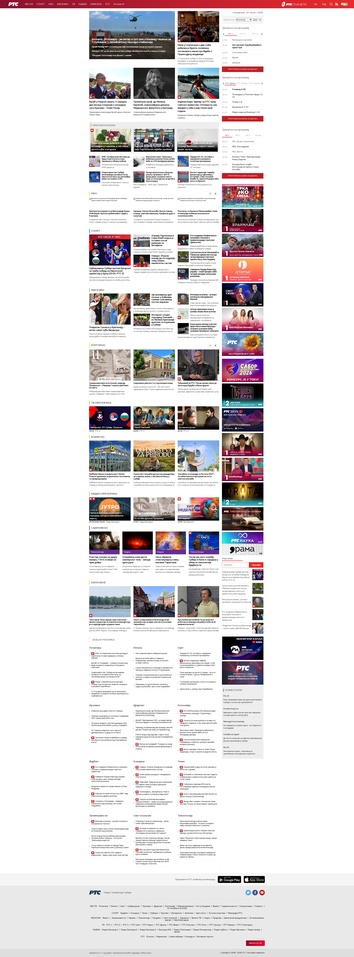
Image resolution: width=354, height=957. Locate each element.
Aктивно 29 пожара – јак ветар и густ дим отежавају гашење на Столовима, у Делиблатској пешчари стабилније (131, 40)
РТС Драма (161, 925)
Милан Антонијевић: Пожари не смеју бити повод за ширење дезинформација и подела (154, 746)
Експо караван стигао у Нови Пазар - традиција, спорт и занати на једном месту (198, 750)
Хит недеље (184, 518)
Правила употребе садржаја (126, 953)
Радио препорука (104, 493)
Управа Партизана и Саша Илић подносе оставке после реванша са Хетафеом (162, 240)
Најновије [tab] (227, 558)
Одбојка (154, 913)
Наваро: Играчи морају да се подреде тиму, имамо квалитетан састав (163, 259)
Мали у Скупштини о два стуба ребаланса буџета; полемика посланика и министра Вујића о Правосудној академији (195, 50)
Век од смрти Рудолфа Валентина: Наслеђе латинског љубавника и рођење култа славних (153, 852)
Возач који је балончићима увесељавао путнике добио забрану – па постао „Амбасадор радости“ (108, 838)
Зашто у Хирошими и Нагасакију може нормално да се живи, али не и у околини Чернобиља (152, 622)
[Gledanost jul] (242, 344)
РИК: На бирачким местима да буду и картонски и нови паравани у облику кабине (116, 159)
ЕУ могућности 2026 (177, 908)
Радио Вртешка (237, 929)
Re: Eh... (226, 747)
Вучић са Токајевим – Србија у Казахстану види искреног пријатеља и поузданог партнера (109, 665)
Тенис (181, 761)
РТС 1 (109, 925)
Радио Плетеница (182, 929)
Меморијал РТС (235, 913)
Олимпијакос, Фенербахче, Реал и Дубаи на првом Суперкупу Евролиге (152, 793)
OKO (51, 4)
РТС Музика (229, 925)
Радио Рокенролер (202, 929)
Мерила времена (185, 906)
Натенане (98, 582)
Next (262, 34)
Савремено (99, 528)
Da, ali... (226, 695)
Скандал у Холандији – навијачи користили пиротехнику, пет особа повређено (107, 803)
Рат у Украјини (203, 906)
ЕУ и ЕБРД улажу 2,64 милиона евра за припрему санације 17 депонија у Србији (197, 713)
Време (216, 906)
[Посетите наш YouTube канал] (262, 892)
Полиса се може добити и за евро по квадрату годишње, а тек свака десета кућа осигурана (109, 146)
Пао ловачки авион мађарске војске (151, 653)
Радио (83, 4)
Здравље (184, 918)
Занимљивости (98, 815)
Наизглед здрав (181, 920)
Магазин (62, 4)
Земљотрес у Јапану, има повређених (196, 689)
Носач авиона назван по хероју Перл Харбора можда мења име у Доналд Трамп (110, 846)
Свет (180, 647)
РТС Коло (202, 925)
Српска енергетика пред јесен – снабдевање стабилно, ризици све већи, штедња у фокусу (197, 742)
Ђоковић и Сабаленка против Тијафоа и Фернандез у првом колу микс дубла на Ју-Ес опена (198, 776)
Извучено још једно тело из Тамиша (107, 711)
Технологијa (185, 815)
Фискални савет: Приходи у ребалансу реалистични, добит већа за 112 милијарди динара (160, 159)
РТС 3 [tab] (254, 34)
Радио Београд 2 (129, 929)
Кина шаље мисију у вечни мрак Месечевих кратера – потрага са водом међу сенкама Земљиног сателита (204, 327)
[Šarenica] (242, 469)
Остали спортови (217, 913)
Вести (29, 4)
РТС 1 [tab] (230, 34)
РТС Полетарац (244, 925)
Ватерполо (176, 913)
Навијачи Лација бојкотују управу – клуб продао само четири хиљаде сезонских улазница (203, 273)
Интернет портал (205, 936)
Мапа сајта (255, 943)
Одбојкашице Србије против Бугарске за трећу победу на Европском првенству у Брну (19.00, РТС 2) (110, 271)
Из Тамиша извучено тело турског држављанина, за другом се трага (106, 731)
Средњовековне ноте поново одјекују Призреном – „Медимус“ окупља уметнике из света (108, 385)
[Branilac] (242, 220)
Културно (98, 345)
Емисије (96, 4)
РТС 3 (125, 925)
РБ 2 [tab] (237, 135)
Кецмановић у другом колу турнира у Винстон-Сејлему (198, 768)
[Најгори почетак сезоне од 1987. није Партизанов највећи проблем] (154, 140)
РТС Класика (188, 925)
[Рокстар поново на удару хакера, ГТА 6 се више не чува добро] (104, 543)
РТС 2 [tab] (242, 34)
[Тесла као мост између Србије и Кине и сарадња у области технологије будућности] (204, 543)
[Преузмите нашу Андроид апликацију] (229, 879)
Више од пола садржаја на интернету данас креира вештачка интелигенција (196, 846)
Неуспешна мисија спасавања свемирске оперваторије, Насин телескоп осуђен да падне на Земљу (198, 854)
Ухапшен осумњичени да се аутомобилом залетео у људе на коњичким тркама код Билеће (154, 677)
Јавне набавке (176, 936)
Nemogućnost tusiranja (233, 721)
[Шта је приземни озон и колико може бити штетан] (183, 313)
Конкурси (190, 936)
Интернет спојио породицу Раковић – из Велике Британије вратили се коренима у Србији (163, 319)
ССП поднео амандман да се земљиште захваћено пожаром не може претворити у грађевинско (109, 693)
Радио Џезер (254, 929)
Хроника (94, 705)
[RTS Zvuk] (242, 420)
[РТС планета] (294, 4)
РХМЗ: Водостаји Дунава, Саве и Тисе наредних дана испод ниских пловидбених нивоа (154, 736)
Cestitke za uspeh (231, 734)
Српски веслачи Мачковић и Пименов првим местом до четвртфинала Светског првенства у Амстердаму (204, 256)
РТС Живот (174, 925)
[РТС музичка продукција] (242, 648)
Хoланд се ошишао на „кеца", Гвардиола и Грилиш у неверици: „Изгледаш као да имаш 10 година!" (151, 830)
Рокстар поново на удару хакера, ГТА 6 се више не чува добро (103, 560)
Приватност (95, 953)
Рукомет (165, 913)
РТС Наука (148, 925)
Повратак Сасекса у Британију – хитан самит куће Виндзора (106, 328)
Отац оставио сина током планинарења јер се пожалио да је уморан (110, 830)
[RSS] (336, 4)
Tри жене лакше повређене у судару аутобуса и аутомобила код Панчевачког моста (109, 739)
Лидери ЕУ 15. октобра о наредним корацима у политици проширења (202, 159)
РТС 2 (117, 925)
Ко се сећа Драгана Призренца (149, 517)
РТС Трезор (215, 925)
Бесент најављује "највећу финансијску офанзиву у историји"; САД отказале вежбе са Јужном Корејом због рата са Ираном (204, 176)
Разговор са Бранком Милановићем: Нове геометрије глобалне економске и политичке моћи (197, 213)
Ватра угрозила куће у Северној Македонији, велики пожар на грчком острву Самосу (152, 660)
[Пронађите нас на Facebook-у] (255, 892)
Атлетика (189, 913)
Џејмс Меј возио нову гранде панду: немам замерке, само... (198, 839)
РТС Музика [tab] (254, 83)
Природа (217, 918)
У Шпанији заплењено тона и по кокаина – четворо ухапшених (198, 683)
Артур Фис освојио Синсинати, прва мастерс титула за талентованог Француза (198, 802)
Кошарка (138, 761)
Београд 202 (165, 929)
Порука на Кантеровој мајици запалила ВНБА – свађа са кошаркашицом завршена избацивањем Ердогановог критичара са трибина (154, 802)
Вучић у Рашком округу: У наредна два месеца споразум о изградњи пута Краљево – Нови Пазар (108, 104)
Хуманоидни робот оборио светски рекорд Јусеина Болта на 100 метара (197, 831)
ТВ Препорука (101, 402)
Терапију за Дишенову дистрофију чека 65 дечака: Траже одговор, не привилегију (154, 728)
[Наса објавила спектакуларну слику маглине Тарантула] (171, 543)
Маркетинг (162, 936)
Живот (106, 918)
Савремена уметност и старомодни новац (153, 383)
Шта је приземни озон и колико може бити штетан (203, 310)
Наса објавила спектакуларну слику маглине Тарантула (167, 560)
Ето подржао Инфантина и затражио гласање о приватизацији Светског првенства (203, 239)
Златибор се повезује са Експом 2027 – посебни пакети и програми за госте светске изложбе (196, 476)
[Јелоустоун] (242, 444)
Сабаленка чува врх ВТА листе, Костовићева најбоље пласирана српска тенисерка (197, 786)
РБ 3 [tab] (248, 135)
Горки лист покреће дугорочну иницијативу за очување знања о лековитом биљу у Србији (153, 476)
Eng (324, 4)
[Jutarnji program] (242, 270)
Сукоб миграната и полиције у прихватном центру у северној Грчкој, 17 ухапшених (154, 669)
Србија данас (133, 906)
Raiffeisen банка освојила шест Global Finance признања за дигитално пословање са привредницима (109, 476)
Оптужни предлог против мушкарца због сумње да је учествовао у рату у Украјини (109, 724)
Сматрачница (245, 906)
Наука (207, 918)
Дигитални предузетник (235, 918)
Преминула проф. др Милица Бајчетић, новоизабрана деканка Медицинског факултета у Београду (153, 104)
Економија (184, 705)
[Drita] (242, 494)
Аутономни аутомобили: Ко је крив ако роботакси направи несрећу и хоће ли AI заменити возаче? (197, 622)
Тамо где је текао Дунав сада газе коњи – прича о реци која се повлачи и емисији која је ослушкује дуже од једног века (109, 622)
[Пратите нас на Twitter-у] (248, 892)
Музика (132, 918)
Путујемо (156, 918)
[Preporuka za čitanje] (242, 519)
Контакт (150, 936)
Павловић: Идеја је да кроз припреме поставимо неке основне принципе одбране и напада (154, 784)
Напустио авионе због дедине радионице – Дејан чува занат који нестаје (109, 853)
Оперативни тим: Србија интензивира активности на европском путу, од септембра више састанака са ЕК (116, 175)
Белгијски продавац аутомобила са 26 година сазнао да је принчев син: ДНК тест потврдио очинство (152, 861)
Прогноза (229, 19)
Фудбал (93, 761)
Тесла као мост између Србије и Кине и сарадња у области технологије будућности (203, 561)
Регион (137, 647)
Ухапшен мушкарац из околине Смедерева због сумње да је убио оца (109, 717)
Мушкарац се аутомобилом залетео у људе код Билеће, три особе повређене (153, 685)
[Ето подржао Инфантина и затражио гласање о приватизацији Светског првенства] (183, 240)
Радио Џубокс (220, 929)
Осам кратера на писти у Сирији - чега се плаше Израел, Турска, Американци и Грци (197, 674)
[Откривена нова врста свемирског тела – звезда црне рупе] (137, 543)
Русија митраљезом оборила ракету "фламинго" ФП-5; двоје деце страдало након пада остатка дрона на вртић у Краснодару (160, 176)
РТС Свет (135, 925)
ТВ (73, 4)
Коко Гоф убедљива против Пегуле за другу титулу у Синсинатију (198, 795)
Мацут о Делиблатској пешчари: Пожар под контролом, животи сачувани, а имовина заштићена (109, 684)
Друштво (138, 705)
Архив (177, 931)
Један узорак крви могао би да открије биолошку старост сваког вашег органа (196, 146)
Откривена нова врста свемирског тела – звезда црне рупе (136, 560)
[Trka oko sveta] (242, 195)
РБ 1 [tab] (227, 135)
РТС (107, 4)
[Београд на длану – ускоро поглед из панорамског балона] (183, 299)
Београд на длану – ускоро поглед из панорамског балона (203, 297)
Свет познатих (142, 815)
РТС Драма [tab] (230, 83)
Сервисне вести (229, 906)
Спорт (41, 4)
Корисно (97, 437)
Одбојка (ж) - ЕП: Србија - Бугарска (106, 427)
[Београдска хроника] (242, 319)
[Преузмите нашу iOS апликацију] (254, 879)
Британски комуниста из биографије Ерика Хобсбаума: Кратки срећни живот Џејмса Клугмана (109, 213)
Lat (315, 4)
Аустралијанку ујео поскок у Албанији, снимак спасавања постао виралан (161, 298)
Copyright (106, 953)
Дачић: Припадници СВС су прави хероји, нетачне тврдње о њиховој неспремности (154, 721)
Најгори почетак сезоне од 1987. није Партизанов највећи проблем (109, 794)
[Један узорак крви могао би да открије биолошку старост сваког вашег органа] (197, 140)
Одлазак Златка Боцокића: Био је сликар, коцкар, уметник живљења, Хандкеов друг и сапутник (154, 213)
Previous (223, 34)
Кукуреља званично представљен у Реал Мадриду (109, 787)
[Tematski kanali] (242, 543)
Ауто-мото (201, 913)
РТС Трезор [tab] (242, 83)
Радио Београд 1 (110, 929)
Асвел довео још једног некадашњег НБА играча (153, 775)
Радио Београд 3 (148, 929)
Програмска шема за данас (242, 69)
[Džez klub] (242, 395)
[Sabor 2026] (242, 370)
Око (94, 193)
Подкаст (259, 906)
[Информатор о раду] (242, 673)
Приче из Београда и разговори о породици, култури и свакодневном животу (106, 514)
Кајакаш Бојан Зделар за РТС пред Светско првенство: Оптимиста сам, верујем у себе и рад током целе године (197, 106)
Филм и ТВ (196, 918)
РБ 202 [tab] (258, 135)
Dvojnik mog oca (230, 708)
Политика (95, 647)
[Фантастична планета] (242, 245)
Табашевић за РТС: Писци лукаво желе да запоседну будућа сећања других (197, 384)
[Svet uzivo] (242, 294)
